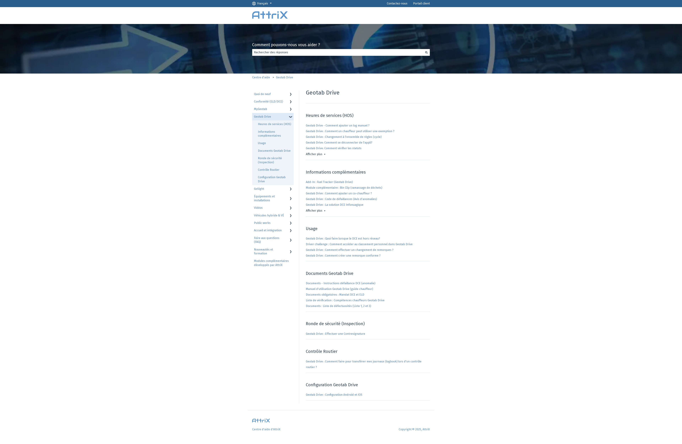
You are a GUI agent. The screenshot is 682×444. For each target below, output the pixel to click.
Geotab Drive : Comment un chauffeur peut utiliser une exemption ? (350, 131)
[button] (291, 94)
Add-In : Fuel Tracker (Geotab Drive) (329, 182)
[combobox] (337, 52)
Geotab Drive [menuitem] (262, 116)
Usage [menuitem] (262, 143)
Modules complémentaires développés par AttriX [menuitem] (271, 263)
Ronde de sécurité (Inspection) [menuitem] (270, 160)
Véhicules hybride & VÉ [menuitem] (269, 215)
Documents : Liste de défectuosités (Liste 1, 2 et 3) (338, 306)
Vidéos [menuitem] (258, 207)
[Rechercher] (426, 52)
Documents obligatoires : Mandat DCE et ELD (335, 294)
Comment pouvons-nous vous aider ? (286, 44)
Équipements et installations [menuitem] (264, 198)
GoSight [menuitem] (259, 188)
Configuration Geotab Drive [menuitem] (272, 179)
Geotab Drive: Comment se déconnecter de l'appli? (339, 142)
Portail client (421, 3)
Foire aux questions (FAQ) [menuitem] (266, 240)
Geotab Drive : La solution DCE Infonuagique (334, 204)
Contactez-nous (397, 3)
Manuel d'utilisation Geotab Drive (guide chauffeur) (339, 289)
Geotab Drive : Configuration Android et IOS (334, 394)
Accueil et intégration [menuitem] (268, 230)
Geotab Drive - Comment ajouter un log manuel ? (337, 125)
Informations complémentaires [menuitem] (269, 133)
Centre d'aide (261, 77)
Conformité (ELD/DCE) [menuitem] (268, 101)
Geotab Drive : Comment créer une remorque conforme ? (343, 255)
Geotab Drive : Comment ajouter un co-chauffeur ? (339, 193)
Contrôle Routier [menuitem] (268, 169)
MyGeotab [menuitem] (260, 109)
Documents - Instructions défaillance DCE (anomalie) (340, 283)
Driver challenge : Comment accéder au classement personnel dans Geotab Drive (359, 244)
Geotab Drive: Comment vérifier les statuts (333, 148)
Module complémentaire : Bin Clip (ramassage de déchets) (344, 187)
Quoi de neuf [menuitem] (262, 94)
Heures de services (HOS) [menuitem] (274, 124)
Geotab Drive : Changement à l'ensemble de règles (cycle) (343, 137)
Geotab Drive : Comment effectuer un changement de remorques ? (349, 250)
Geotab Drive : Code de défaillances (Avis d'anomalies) (341, 199)
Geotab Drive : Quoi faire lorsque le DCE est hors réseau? (343, 238)
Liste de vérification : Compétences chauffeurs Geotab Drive (345, 300)
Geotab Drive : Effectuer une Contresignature (335, 333)
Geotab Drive (284, 77)
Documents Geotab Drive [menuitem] (274, 150)
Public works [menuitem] (262, 223)
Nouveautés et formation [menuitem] (263, 251)
